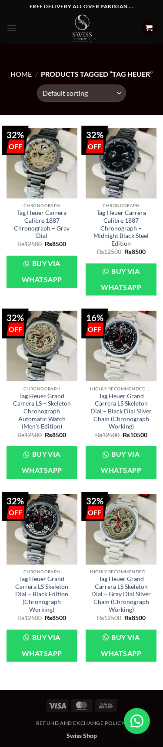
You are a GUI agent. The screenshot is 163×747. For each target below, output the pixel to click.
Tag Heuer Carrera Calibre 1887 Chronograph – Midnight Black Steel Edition (121, 228)
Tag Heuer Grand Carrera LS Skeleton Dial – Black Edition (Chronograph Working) (41, 594)
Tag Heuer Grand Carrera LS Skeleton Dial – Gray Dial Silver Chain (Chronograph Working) (121, 594)
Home (21, 74)
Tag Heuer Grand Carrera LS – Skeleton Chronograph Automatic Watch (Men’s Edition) (42, 411)
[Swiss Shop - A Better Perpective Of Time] (81, 28)
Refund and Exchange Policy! (81, 723)
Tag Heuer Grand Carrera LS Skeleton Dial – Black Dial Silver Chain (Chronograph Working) (121, 411)
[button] (12, 28)
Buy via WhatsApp (42, 271)
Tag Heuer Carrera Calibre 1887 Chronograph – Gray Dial (42, 224)
